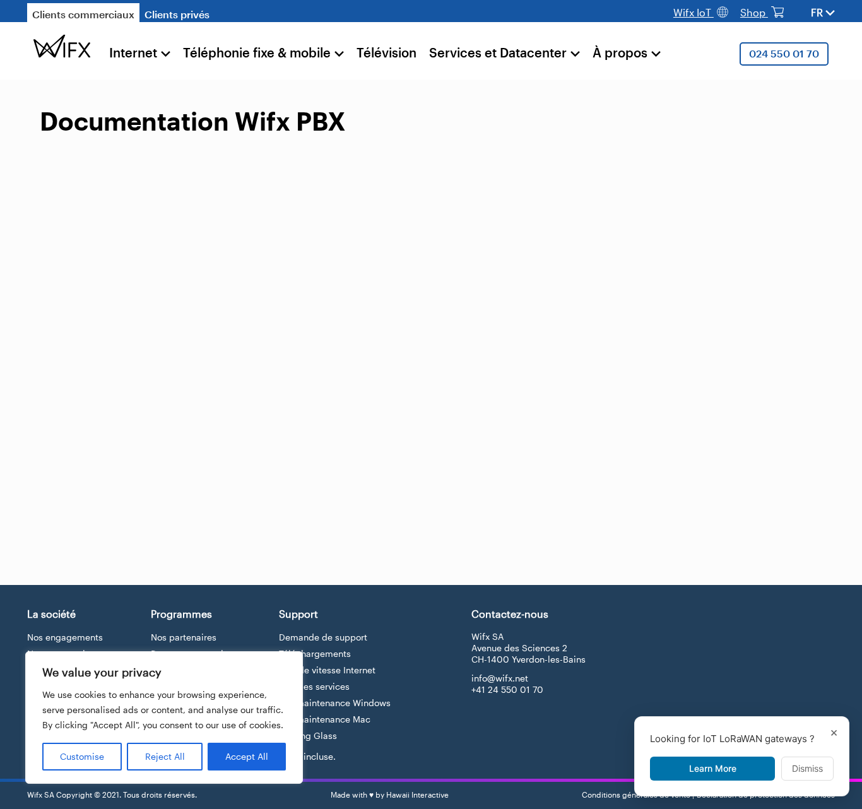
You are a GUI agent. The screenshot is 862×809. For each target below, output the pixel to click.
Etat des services (314, 686)
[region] (164, 717)
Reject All (165, 756)
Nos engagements (65, 637)
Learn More (712, 768)
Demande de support (323, 637)
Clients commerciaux (83, 14)
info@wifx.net (499, 678)
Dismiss (807, 768)
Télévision (386, 52)
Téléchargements (315, 653)
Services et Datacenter (498, 52)
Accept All (246, 756)
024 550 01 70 (784, 53)
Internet (133, 52)
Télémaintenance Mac (324, 719)
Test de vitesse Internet (327, 669)
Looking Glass (308, 735)
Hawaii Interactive (417, 794)
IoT (693, 12)
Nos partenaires (183, 637)
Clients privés (177, 14)
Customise (82, 756)
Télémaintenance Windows (335, 702)
